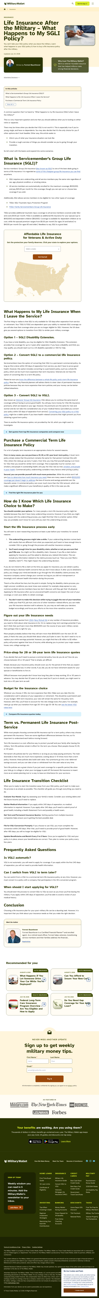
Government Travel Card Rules (76, 1193)
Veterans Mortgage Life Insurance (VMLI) (61, 1192)
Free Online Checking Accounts (59, 1221)
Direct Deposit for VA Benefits (61, 1214)
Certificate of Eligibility (44, 1188)
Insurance (9, 17)
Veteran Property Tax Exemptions (92, 1218)
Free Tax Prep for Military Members (92, 1208)
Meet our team (58, 1161)
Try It (49, 1079)
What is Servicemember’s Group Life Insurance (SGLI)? (25, 93)
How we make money (42, 1161)
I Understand (79, 1290)
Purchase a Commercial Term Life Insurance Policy (23, 101)
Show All (9, 104)
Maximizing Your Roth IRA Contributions (45, 1223)
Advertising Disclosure (11, 77)
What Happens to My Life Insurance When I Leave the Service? (28, 97)
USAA (31, 620)
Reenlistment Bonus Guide (90, 1182)
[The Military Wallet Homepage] (14, 3)
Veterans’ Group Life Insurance (28, 400)
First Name (32, 1057)
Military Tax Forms (92, 1213)
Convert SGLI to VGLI (60, 1185)
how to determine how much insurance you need (26, 477)
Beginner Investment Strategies (44, 1215)
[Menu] (92, 3)
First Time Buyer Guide (45, 1179)
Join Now (14, 1207)
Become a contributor (75, 1161)
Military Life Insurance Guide (61, 1179)
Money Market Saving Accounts (61, 1208)
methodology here (13, 1283)
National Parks (75, 1217)
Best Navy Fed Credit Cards (75, 1187)
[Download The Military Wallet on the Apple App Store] (35, 1141)
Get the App (82, 4)
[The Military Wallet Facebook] (87, 1161)
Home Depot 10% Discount (76, 1208)
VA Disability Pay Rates (92, 1191)
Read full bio (26, 941)
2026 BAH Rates (92, 1186)
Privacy (70, 1085)
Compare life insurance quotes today (25, 714)
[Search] (72, 3)
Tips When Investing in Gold (45, 1208)
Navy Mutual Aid (40, 620)
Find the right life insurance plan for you (26, 493)
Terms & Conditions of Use (12, 1247)
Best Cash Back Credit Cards (76, 1182)
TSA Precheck (75, 1213)
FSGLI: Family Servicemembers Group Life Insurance (30, 207)
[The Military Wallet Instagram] (90, 1161)
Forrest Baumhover (32, 65)
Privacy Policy (26, 1247)
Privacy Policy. (84, 1286)
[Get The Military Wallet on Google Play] (51, 1141)
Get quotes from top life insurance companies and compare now (36, 432)
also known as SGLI (44, 168)
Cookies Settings (37, 1247)
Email (30, 1066)
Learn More (66, 1141)
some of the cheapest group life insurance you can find (58, 171)
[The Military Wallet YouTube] (94, 1161)
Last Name (54, 1057)
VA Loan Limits (45, 1184)
